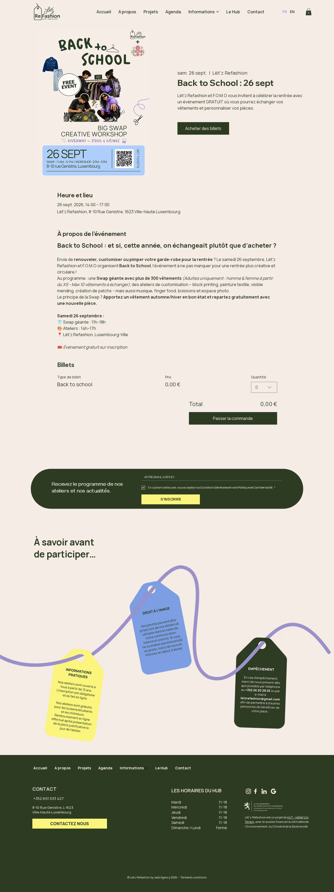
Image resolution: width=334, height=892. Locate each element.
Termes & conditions (193, 877)
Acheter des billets (203, 128)
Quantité (258, 376)
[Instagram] (248, 791)
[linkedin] (264, 791)
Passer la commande (233, 418)
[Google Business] (273, 791)
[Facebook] (255, 791)
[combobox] (264, 387)
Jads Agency (162, 877)
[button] (309, 11)
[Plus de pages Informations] (217, 11)
